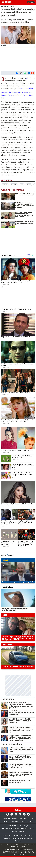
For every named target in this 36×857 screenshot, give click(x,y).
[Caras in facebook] (11, 814)
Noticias (14, 819)
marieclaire (18, 587)
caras (18, 615)
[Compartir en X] (21, 73)
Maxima (21, 831)
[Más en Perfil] (11, 555)
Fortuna (30, 819)
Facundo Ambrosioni (25, 88)
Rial (27, 78)
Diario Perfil (6, 819)
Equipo (14, 838)
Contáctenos (28, 836)
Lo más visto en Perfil (11, 744)
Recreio (14, 831)
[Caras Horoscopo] (18, 801)
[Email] (32, 73)
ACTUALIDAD (4, 6)
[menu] (2, 2)
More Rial (5, 184)
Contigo (25, 826)
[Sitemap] (28, 814)
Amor (21, 184)
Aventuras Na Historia (9, 828)
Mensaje (29, 184)
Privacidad (7, 838)
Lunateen (22, 821)
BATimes (30, 821)
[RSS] (24, 814)
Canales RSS (7, 836)
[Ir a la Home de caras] (8, 3)
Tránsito (18, 841)
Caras (19, 826)
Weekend (6, 821)
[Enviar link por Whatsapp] (25, 73)
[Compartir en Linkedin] (28, 73)
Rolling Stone (21, 828)
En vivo (32, 2)
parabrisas (18, 645)
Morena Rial (14, 184)
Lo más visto (7, 699)
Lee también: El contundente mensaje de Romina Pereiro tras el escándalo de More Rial (17, 95)
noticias (18, 560)
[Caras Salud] (18, 793)
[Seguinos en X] (16, 814)
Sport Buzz (30, 828)
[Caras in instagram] (7, 814)
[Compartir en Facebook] (17, 73)
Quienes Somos (18, 836)
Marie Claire (22, 819)
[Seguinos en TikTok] (20, 814)
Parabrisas (14, 821)
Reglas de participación (25, 838)
